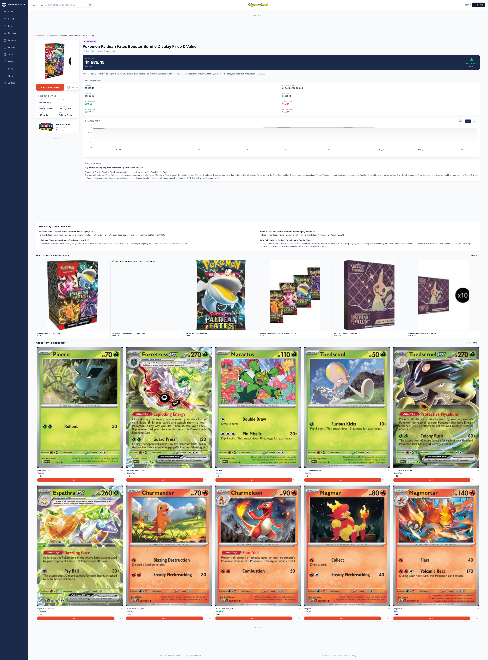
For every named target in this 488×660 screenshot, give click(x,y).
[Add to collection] (121, 480)
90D (468, 121)
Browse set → (61, 130)
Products (40, 36)
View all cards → (473, 343)
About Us (326, 656)
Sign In (468, 5)
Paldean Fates (52, 36)
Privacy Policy (350, 656)
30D (460, 121)
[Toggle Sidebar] (34, 5)
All (474, 121)
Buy (77, 480)
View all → (475, 255)
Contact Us (337, 656)
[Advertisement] (258, 22)
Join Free (478, 5)
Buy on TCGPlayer (51, 87)
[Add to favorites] (116, 480)
